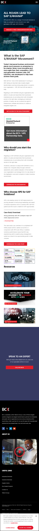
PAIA (8, 509)
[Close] (36, 516)
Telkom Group (5, 493)
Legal (29, 509)
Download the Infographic (16, 184)
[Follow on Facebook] (3, 428)
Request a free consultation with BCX (19, 30)
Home (3, 509)
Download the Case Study (15, 244)
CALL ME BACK (19, 367)
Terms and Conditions (16, 509)
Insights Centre (6, 483)
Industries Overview (7, 476)
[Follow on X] (7, 428)
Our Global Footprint (7, 486)
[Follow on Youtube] (14, 428)
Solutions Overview (7, 479)
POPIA (24, 509)
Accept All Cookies (25, 527)
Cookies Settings (10, 527)
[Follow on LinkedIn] (10, 428)
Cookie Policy (14, 523)
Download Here (9, 221)
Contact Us (5, 489)
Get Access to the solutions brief (18, 111)
